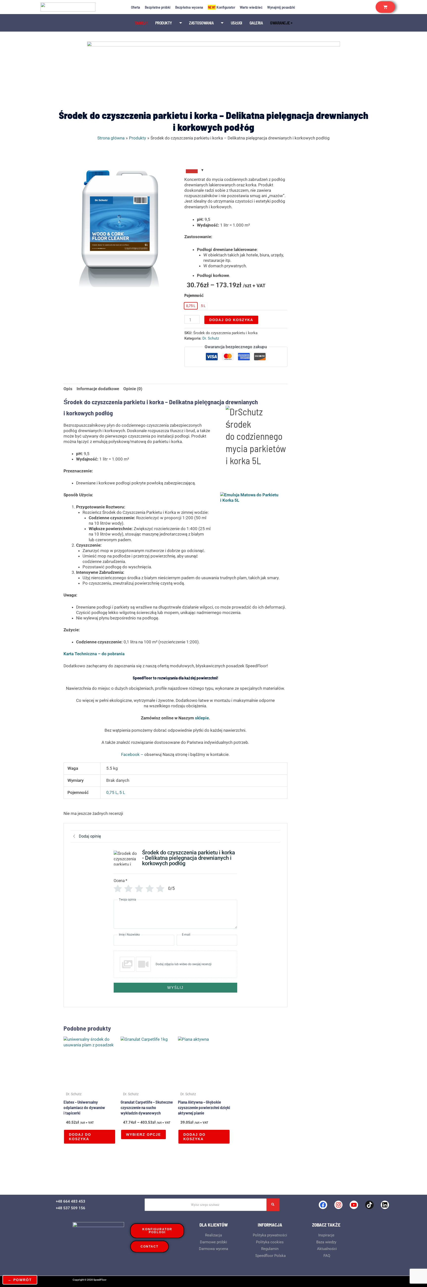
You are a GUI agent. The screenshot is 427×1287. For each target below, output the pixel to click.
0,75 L (112, 792)
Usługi (236, 22)
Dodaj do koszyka (231, 320)
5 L (122, 792)
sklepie (202, 717)
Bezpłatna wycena (189, 7)
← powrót (20, 1280)
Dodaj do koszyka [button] (80, 1137)
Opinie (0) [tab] (132, 388)
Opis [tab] (68, 388)
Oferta (135, 7)
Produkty (163, 22)
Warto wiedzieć (251, 7)
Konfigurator (221, 7)
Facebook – (132, 754)
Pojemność (194, 295)
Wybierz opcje (143, 1134)
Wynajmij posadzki (281, 7)
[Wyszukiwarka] (273, 1204)
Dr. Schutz (210, 338)
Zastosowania (201, 22)
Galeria (256, 22)
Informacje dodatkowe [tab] (98, 388)
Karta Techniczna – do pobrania (94, 653)
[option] (190, 306)
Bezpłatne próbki (158, 7)
